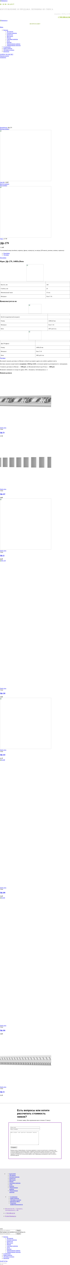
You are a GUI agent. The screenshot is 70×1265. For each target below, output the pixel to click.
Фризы (5, 127)
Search (18, 1230)
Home (1, 127)
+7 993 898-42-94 (64, 17)
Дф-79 (2, 432)
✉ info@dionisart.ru (10, 1216)
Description (6, 253)
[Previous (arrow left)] (0, 1264)
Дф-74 (2, 1092)
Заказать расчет (4, 56)
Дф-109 (2, 182)
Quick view (3, 427)
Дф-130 (2, 693)
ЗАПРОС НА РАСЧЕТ (6, 54)
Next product (3, 185)
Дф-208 (2, 892)
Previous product (4, 129)
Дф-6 (1, 238)
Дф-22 (2, 555)
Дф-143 (2, 755)
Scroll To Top (3, 1261)
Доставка (6, 255)
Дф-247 (2, 494)
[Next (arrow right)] (2, 1264)
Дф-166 (2, 1030)
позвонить (3, 57)
